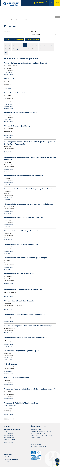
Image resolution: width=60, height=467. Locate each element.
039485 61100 (8, 104)
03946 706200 (8, 151)
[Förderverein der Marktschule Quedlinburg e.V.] (30, 248)
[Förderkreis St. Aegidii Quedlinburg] (30, 131)
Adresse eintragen (32, 39)
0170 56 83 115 (8, 137)
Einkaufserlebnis (40, 2)
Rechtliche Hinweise (9, 462)
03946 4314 (7, 285)
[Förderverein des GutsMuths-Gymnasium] (30, 279)
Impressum (7, 451)
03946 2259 (7, 184)
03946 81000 (7, 119)
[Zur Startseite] (11, 4)
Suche (7, 39)
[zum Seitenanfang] (57, 464)
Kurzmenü (14, 20)
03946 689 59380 (8, 240)
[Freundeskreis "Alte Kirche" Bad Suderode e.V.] (30, 408)
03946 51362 (7, 213)
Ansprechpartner (37, 444)
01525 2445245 (8, 72)
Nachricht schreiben (9, 439)
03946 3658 (7, 253)
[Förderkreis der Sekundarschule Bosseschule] (30, 116)
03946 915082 (8, 359)
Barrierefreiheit (8, 454)
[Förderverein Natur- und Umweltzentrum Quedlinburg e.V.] (30, 341)
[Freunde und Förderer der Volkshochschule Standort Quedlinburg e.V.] (30, 393)
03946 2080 (7, 171)
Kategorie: (34, 31)
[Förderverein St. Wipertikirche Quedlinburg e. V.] (30, 355)
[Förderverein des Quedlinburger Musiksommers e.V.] (30, 292)
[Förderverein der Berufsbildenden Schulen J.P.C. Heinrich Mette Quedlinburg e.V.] (30, 164)
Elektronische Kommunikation (12, 459)
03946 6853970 (8, 88)
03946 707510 (8, 346)
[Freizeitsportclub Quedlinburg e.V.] (30, 380)
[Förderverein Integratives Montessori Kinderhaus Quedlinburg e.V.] (30, 329)
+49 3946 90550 (8, 435)
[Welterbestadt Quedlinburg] (16, 434)
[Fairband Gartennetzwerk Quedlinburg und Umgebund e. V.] (30, 68)
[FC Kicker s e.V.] (30, 83)
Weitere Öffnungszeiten (39, 446)
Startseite (7, 20)
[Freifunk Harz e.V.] (30, 368)
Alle (6, 52)
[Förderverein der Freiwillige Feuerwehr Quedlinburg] (30, 179)
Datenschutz (7, 457)
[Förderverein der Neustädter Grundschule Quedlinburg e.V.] (30, 263)
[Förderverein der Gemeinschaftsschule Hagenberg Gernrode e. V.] (30, 194)
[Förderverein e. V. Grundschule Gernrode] (30, 305)
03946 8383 (7, 226)
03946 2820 (7, 269)
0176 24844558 (8, 371)
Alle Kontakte (9, 442)
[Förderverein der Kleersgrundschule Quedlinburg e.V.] (30, 221)
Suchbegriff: (7, 31)
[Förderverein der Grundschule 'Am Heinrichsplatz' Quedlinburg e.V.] (30, 208)
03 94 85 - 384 (8, 308)
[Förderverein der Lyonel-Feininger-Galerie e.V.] (30, 235)
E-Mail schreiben (9, 74)
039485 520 (7, 199)
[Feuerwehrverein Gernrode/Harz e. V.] (30, 100)
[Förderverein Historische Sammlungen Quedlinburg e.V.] (30, 317)
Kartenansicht (18, 39)
